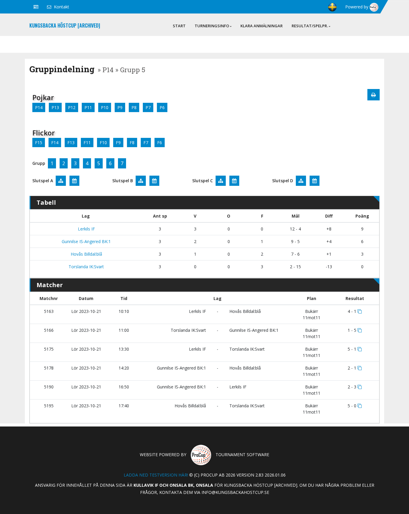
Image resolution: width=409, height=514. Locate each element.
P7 (148, 107)
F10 (103, 142)
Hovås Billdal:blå (85, 254)
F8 (132, 142)
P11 (88, 107)
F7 (145, 142)
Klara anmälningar (261, 25)
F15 (38, 142)
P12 (71, 107)
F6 (159, 142)
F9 (118, 142)
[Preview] (373, 94)
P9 (119, 107)
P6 (162, 107)
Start (179, 25)
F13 (71, 142)
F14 (54, 142)
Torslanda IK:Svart (85, 266)
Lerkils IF (86, 229)
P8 (134, 107)
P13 (55, 107)
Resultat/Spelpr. (310, 25)
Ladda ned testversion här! (156, 475)
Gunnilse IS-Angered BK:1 (85, 241)
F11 (87, 142)
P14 (39, 107)
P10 (104, 107)
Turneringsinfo (212, 25)
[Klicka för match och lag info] (360, 311)
